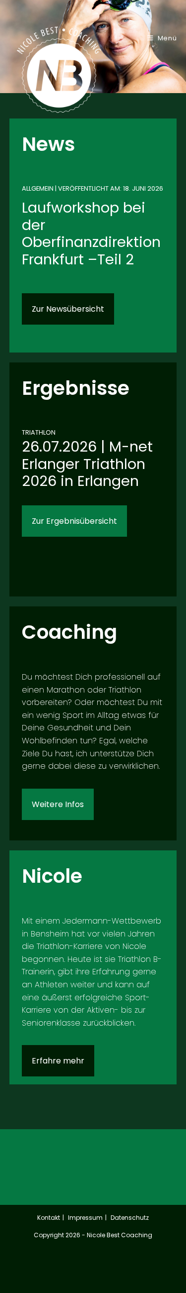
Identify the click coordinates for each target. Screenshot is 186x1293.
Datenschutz (130, 1217)
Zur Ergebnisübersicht (74, 521)
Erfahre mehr (58, 1060)
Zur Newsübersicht (68, 309)
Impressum (85, 1217)
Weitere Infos (58, 804)
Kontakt (48, 1217)
